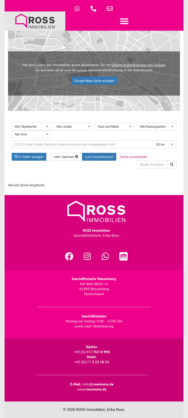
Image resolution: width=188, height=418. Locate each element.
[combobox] (31, 126)
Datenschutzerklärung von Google (138, 65)
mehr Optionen (64, 157)
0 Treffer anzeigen (30, 157)
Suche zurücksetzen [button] (133, 157)
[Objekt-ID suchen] (171, 164)
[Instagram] (87, 256)
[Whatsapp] (105, 256)
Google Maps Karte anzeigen (94, 80)
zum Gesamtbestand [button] (99, 157)
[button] (124, 21)
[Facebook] (69, 256)
